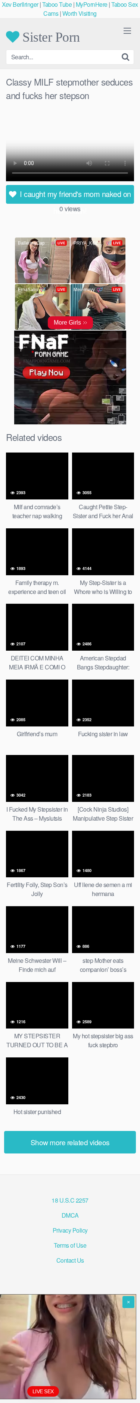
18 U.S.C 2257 (70, 1200)
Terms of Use (70, 1245)
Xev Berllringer (20, 4)
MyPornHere (92, 4)
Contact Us (70, 1260)
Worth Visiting (79, 13)
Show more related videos (70, 1142)
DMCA (70, 1215)
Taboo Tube (57, 4)
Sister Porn (49, 37)
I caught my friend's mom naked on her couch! (74, 196)
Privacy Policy (70, 1230)
